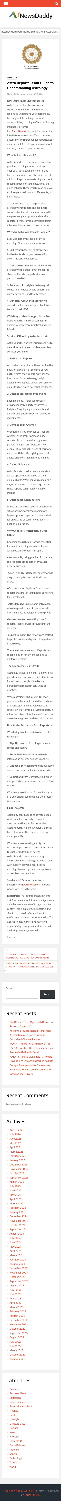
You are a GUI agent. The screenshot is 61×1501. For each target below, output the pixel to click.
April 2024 (15, 1250)
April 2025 (15, 1199)
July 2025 (15, 1186)
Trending (14, 1462)
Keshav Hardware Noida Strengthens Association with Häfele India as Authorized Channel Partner (30, 1035)
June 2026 (15, 1138)
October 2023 (17, 1276)
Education (15, 1397)
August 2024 (16, 1233)
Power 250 (15, 1440)
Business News (17, 1393)
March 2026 (16, 1151)
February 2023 (17, 1311)
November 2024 (18, 1220)
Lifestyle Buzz (17, 1423)
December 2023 (18, 1268)
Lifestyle (12, 77)
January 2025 (17, 1212)
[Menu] (5, 3)
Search (10, 987)
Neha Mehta (13, 94)
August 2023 (16, 1285)
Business (14, 1389)
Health (13, 1414)
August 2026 (16, 1129)
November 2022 (18, 1324)
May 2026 (15, 1142)
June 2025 (15, 1190)
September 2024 (18, 1229)
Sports (13, 1453)
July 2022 (15, 1341)
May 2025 (15, 1194)
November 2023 (18, 1272)
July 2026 (15, 1134)
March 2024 (16, 1255)
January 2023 (17, 1315)
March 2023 (16, 1307)
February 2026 (17, 1155)
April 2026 (15, 1147)
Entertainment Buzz (20, 1406)
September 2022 (18, 1333)
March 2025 (16, 1203)
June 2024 (15, 1242)
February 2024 (17, 1259)
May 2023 (15, 1298)
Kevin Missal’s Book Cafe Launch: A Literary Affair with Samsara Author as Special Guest (29, 965)
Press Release (17, 1445)
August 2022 (16, 1337)
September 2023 (18, 1281)
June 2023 (15, 1294)
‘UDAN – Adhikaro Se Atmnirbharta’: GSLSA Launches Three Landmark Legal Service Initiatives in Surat (31, 1048)
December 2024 (18, 1216)
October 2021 (17, 1354)
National (14, 1427)
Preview (14, 1449)
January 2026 (17, 1160)
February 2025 (17, 1207)
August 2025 (16, 1181)
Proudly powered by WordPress (19, 1490)
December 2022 (18, 1319)
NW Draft (15, 1436)
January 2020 (17, 1358)
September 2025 (18, 1177)
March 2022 (16, 1350)
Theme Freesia (31, 1494)
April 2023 (15, 1302)
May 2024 (15, 1246)
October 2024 (17, 1224)
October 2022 (17, 1328)
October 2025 (17, 1173)
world (12, 1466)
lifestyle (11, 937)
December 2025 (18, 1164)
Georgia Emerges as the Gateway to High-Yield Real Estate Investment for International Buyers (30, 1069)
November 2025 (18, 1168)
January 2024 (17, 1263)
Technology (15, 1458)
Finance (13, 1410)
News (12, 1432)
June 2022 (15, 1345)
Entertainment (17, 1401)
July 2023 (15, 1289)
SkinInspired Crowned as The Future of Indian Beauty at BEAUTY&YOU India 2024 (27, 956)
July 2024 (15, 1237)
